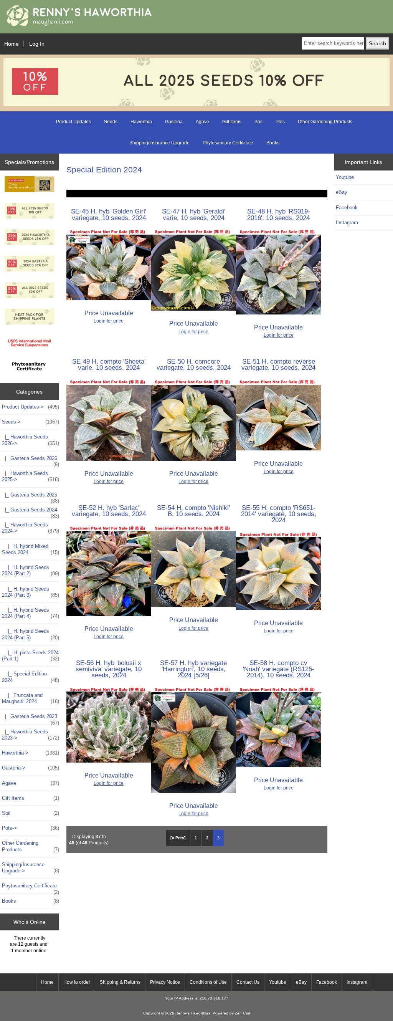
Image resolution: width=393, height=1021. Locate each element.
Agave (202, 121)
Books (272, 143)
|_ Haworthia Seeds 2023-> (30, 735)
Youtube (345, 177)
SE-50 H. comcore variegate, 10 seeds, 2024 (194, 364)
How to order (76, 982)
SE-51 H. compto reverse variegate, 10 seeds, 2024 (278, 364)
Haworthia (141, 121)
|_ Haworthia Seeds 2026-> (30, 440)
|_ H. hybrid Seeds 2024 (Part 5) (30, 634)
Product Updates (73, 121)
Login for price (109, 320)
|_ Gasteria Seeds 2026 (30, 460)
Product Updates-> (30, 407)
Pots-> (30, 828)
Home (11, 44)
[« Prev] (178, 838)
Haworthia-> (30, 753)
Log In (37, 44)
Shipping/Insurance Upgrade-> (30, 868)
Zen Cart (242, 1013)
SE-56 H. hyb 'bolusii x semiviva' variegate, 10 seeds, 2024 (109, 669)
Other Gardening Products (325, 121)
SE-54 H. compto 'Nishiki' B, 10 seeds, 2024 (193, 511)
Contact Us (247, 982)
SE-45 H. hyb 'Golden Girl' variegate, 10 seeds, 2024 (108, 214)
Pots (280, 121)
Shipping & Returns (120, 982)
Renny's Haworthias (192, 1013)
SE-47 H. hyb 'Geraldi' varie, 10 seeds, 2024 (193, 214)
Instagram (347, 222)
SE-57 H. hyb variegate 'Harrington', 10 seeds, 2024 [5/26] (193, 669)
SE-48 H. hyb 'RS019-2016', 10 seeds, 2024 (278, 214)
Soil (258, 121)
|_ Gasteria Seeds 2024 (30, 512)
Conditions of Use (208, 982)
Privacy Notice (165, 982)
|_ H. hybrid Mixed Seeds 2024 (30, 549)
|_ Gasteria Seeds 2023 (30, 718)
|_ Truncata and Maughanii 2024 (30, 698)
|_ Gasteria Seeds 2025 (30, 497)
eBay (341, 192)
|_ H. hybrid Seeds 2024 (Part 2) (30, 570)
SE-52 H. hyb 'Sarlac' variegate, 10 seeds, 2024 (109, 511)
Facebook (347, 207)
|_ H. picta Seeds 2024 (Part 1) (30, 656)
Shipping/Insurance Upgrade (159, 143)
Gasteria (174, 121)
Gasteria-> (30, 768)
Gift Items (231, 121)
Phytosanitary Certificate (228, 143)
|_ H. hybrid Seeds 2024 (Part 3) (30, 592)
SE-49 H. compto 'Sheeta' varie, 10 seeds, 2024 (108, 364)
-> (30, 422)
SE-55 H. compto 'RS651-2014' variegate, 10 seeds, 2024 (278, 514)
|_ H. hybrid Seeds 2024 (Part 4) (30, 613)
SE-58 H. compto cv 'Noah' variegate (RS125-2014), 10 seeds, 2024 (278, 669)
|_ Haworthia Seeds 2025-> (30, 476)
